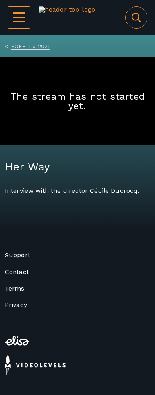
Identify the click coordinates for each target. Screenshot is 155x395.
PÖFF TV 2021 (30, 46)
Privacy (16, 305)
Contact (17, 272)
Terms (15, 288)
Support (17, 255)
